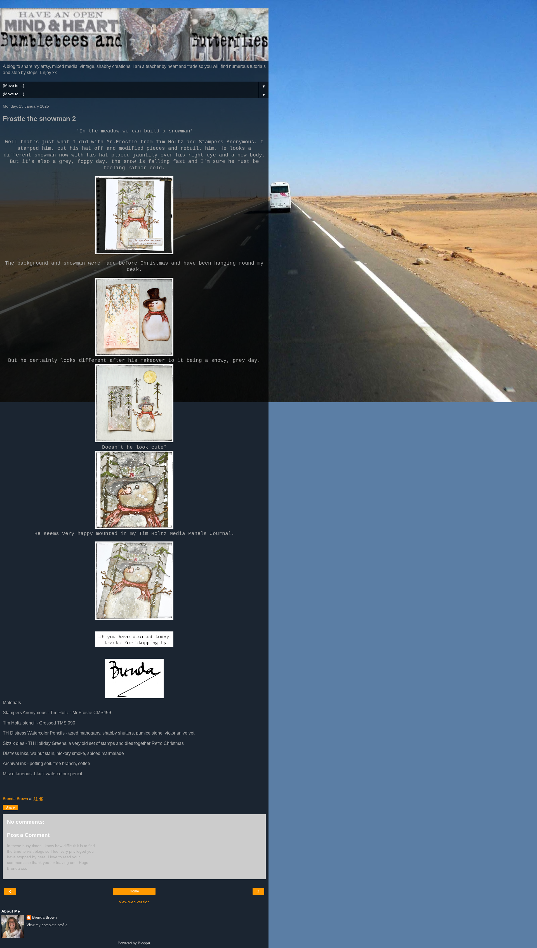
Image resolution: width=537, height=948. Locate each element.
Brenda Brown (44, 917)
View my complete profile (47, 925)
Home (134, 891)
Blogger (144, 943)
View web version (134, 902)
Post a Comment (28, 835)
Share (10, 807)
